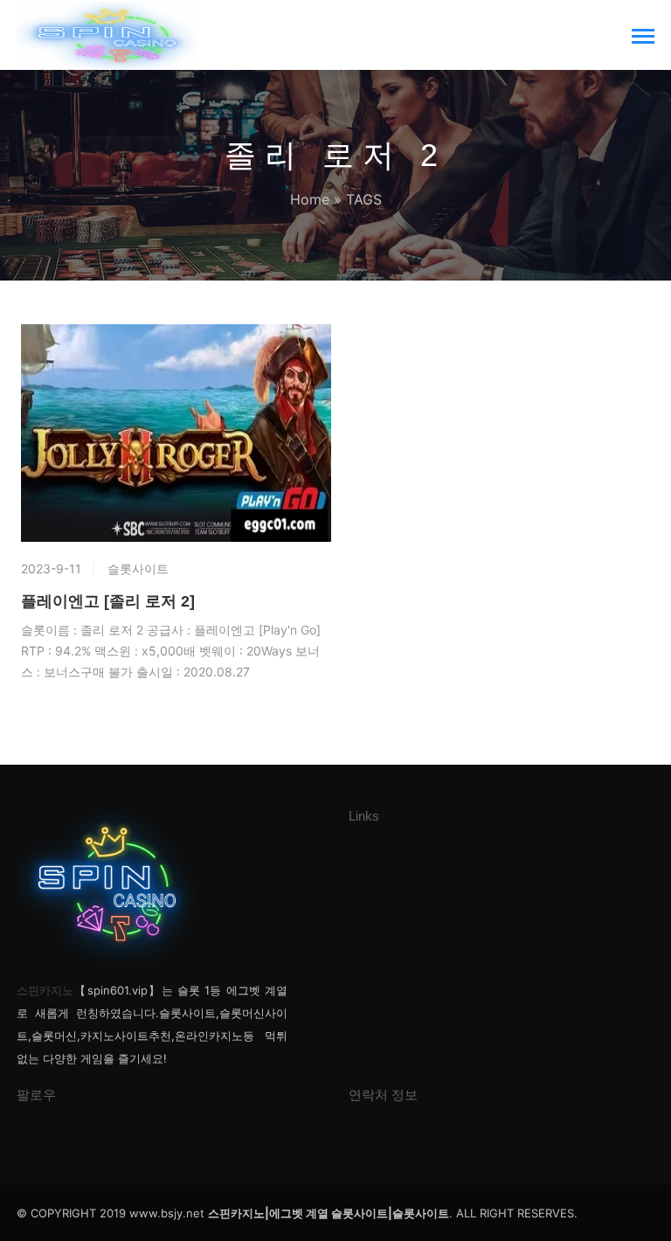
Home (309, 199)
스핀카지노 (45, 990)
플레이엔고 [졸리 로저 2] (108, 601)
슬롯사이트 (138, 568)
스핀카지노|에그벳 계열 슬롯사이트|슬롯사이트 (328, 1213)
